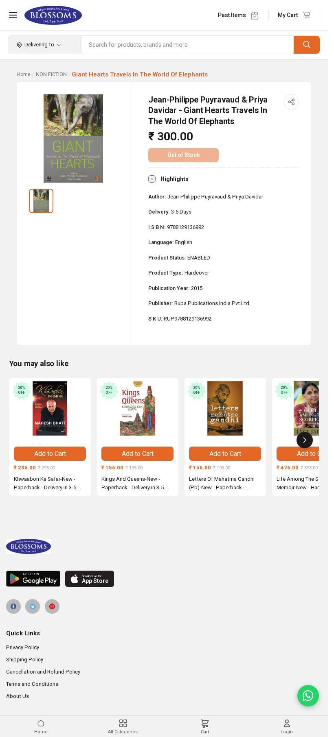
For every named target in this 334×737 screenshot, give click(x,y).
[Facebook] (13, 606)
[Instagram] (52, 606)
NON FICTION (51, 74)
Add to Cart (50, 454)
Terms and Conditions (32, 684)
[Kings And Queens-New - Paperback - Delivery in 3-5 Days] (137, 408)
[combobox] (187, 45)
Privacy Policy (22, 647)
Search (306, 44)
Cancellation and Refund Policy (43, 672)
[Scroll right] (305, 440)
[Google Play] (33, 579)
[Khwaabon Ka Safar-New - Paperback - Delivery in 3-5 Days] (50, 408)
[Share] (291, 102)
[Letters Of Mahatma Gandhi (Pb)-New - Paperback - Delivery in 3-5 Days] (225, 408)
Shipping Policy (24, 659)
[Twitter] (32, 606)
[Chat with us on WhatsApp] (308, 695)
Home (24, 74)
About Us (17, 696)
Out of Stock (183, 155)
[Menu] (13, 15)
